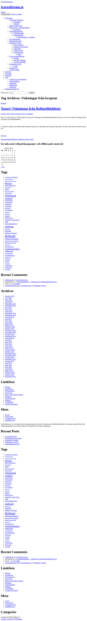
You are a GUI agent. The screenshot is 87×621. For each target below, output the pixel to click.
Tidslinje (16, 24)
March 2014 (9, 325)
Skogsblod (12, 83)
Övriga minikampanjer (16, 56)
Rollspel (3, 103)
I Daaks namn (18, 51)
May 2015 (8, 309)
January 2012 (9, 375)
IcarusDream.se (12, 7)
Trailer (7, 261)
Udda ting (12, 87)
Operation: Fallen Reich (12, 220)
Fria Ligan (8, 193)
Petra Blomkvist (11, 224)
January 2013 (9, 352)
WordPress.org (10, 420)
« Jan (2, 167)
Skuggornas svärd (15, 64)
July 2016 (8, 298)
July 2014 (8, 319)
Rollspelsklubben (12, 139)
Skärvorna (7, 245)
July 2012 (8, 363)
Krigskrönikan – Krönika (26, 37)
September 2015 (10, 306)
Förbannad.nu (9, 391)
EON (7, 189)
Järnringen (8, 204)
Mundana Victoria (15, 43)
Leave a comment (27, 114)
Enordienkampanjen (16, 31)
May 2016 (8, 300)
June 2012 (8, 365)
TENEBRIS (9, 402)
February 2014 (10, 327)
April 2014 (8, 323)
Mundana (7, 214)
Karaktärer (17, 22)
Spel (6, 77)
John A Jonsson (15, 114)
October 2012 (9, 357)
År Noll (7, 269)
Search (3, 12)
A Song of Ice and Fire (10, 181)
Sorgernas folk (18, 52)
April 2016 (8, 302)
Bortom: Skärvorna (15, 26)
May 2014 (8, 321)
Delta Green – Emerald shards (19, 28)
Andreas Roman (9, 179)
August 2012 (9, 361)
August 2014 (9, 317)
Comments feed (10, 418)
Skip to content (17, 14)
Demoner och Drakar (21, 47)
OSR (6, 222)
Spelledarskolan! (12, 249)
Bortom (8, 183)
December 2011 (10, 376)
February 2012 (10, 373)
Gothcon (8, 198)
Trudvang (8, 265)
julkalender (9, 202)
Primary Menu (6, 14)
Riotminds (8, 231)
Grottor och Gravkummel (17, 79)
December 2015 (10, 304)
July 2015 (8, 307)
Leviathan (9, 210)
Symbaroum (13, 68)
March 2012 (9, 371)
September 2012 (10, 359)
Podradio (8, 75)
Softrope (8, 400)
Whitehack (8, 267)
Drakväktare (8, 187)
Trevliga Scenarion (11, 404)
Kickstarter (8, 206)
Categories (4, 617)
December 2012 (10, 353)
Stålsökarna (13, 85)
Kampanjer (9, 18)
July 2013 (8, 340)
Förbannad (10, 195)
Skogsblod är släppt (11, 440)
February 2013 (10, 350)
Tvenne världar (14, 70)
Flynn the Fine (9, 191)
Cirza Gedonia (18, 45)
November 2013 (10, 332)
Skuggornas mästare (11, 241)
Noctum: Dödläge (20, 60)
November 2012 (10, 355)
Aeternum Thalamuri (16, 20)
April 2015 (8, 311)
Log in (7, 415)
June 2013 (8, 342)
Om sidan (8, 74)
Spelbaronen (9, 280)
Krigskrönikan (18, 35)
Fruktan (16, 58)
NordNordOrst (10, 398)
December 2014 (10, 313)
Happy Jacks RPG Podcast (14, 395)
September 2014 (10, 315)
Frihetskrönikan (19, 33)
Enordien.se (9, 389)
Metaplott (7, 212)
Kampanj (8, 396)
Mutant (7, 216)
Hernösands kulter (15, 41)
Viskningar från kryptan (25, 139)
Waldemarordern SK (12, 89)
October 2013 (9, 334)
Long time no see (22, 280)
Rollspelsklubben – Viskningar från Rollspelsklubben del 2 (37, 282)
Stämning (9, 251)
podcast (3, 139)
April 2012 (8, 369)
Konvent (8, 72)
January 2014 (9, 329)
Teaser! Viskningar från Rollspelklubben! (31, 108)
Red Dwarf (7, 229)
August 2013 (9, 338)
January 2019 (9, 296)
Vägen (16, 66)
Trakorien (7, 263)
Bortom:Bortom (10, 185)
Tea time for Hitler (20, 62)
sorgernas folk (9, 247)
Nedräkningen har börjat (13, 438)
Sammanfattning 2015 (12, 444)
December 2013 (10, 330)
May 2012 (8, 367)
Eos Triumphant (14, 39)
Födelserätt (17, 49)
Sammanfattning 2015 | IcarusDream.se (18, 286)
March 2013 (9, 348)
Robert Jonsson (11, 233)
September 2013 (10, 336)
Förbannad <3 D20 (11, 442)
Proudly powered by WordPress (11, 619)
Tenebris (7, 260)
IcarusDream (9, 200)
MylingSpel (9, 218)
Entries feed (9, 417)
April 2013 (8, 346)
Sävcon (8, 258)
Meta (19, 54)
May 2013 (8, 344)
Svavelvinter (9, 253)
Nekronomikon (14, 81)
